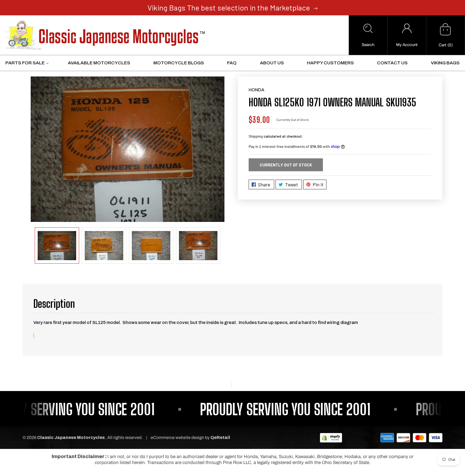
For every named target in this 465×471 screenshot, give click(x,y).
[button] (368, 35)
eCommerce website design (178, 437)
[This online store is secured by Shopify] (331, 437)
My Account (406, 45)
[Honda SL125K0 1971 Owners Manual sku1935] (127, 149)
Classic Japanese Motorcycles (71, 437)
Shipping (256, 136)
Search (368, 45)
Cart (442, 45)
